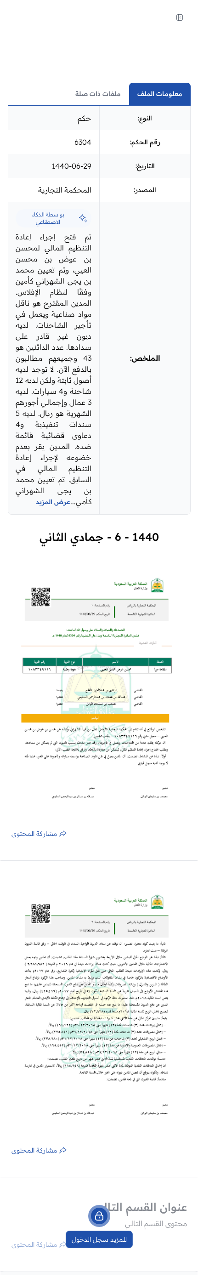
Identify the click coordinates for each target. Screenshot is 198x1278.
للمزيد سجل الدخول (99, 1239)
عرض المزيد (53, 502)
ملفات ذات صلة (98, 94)
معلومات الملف (159, 94)
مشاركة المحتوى (34, 833)
